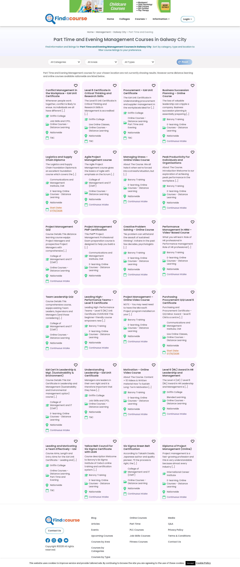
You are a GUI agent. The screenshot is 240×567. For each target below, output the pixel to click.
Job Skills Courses (140, 535)
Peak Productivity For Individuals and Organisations (176, 160)
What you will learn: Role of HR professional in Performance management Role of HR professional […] (177, 250)
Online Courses (138, 517)
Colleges (124, 19)
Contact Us (54, 530)
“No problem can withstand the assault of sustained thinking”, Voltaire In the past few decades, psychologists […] (139, 250)
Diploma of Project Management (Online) (177, 447)
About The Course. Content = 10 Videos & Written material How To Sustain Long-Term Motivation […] (138, 392)
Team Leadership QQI (59, 297)
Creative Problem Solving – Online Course (138, 228)
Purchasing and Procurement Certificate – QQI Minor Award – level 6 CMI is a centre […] (178, 325)
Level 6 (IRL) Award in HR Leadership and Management (177, 372)
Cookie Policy (203, 563)
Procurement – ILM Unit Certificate (138, 91)
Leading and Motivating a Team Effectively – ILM (61, 447)
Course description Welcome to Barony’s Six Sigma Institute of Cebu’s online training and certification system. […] (100, 471)
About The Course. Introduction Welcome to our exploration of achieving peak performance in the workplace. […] (178, 182)
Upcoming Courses (102, 535)
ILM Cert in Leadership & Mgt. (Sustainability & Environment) (61, 372)
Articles (95, 523)
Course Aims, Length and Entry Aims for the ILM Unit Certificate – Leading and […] (61, 468)
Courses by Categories (97, 549)
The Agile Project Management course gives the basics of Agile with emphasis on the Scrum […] (99, 180)
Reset (185, 62)
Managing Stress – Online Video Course (136, 158)
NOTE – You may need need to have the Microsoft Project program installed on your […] (139, 319)
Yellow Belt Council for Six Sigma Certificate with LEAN (99, 449)
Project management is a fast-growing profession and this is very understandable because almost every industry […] (178, 471)
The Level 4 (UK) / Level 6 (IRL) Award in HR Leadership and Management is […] (177, 392)
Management (103, 32)
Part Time (135, 523)
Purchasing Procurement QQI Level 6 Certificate (178, 299)
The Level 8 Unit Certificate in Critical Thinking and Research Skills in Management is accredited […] (100, 115)
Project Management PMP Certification (98, 228)
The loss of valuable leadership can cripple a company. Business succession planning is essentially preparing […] (175, 115)
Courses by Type (100, 557)
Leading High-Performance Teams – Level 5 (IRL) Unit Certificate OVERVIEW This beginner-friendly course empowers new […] (99, 322)
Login (186, 19)
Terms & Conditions (179, 535)
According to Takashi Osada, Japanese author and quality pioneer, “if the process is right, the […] (139, 469)
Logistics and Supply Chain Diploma (59, 158)
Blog (93, 517)
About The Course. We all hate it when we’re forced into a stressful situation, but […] (138, 179)
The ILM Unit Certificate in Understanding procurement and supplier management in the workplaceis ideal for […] (139, 114)
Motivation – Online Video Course (136, 371)
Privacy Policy (175, 529)
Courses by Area (100, 541)
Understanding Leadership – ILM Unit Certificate (98, 372)
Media (171, 517)
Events (95, 529)
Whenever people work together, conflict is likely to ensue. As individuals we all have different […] (61, 113)
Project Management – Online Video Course (138, 298)
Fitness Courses (139, 541)
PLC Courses (137, 529)
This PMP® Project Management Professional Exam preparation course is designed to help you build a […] (100, 251)
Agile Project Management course (98, 158)
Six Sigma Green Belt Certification (136, 447)
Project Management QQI (59, 228)
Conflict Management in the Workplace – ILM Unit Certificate (61, 93)
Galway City (119, 32)
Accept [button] (190, 563)
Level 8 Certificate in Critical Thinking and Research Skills (98, 93)
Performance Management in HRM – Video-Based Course (177, 229)
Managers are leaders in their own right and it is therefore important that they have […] (98, 393)
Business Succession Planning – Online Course (175, 93)
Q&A (170, 523)
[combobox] (64, 62)
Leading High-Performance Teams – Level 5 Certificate (99, 299)
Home (110, 19)
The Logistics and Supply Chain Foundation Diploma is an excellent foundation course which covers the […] (61, 183)
